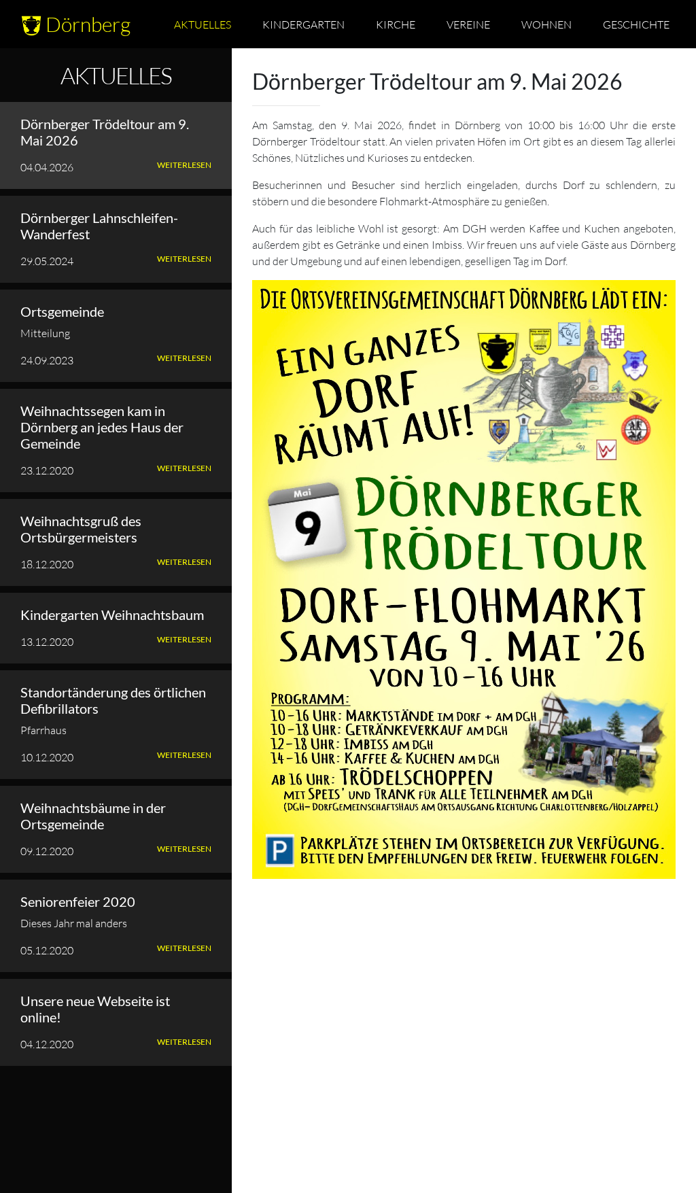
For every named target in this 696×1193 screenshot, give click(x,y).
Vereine (468, 24)
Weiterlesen (184, 165)
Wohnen (546, 24)
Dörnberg (85, 24)
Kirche (395, 24)
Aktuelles (202, 24)
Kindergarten (303, 24)
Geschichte (636, 24)
